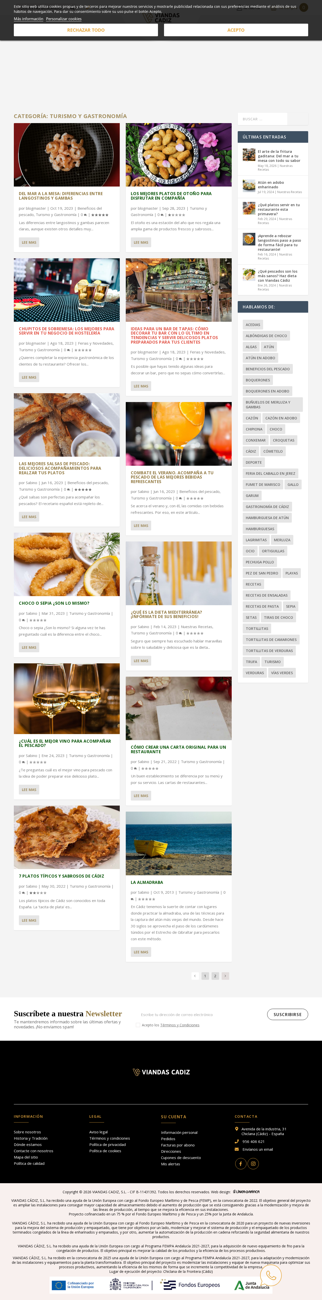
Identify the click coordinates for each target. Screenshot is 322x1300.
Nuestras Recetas (196, 626)
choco (276, 429)
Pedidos (168, 1138)
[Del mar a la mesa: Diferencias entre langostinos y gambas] (67, 155)
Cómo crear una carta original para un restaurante (178, 749)
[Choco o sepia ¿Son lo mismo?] (67, 564)
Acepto (236, 30)
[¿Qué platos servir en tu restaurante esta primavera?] (249, 208)
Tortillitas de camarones (271, 639)
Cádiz (251, 451)
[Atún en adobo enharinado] (249, 185)
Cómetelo (273, 451)
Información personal (179, 1132)
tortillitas (257, 628)
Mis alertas (170, 1163)
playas (292, 573)
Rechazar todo (86, 30)
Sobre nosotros (27, 1131)
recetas (253, 584)
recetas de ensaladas (267, 595)
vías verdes (282, 672)
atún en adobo (260, 357)
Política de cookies (105, 1150)
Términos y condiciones (109, 1138)
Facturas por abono (178, 1144)
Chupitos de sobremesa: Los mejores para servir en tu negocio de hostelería (66, 331)
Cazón (252, 418)
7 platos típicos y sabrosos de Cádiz (61, 876)
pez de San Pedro (262, 573)
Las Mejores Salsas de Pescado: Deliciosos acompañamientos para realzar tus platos (60, 468)
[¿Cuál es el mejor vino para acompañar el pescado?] (67, 698)
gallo (293, 484)
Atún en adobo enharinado (271, 184)
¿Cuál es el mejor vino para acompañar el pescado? (65, 743)
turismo (272, 661)
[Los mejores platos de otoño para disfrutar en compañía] (179, 155)
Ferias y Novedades (95, 343)
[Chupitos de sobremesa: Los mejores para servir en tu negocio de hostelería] (67, 290)
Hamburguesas (260, 528)
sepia (290, 606)
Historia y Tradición (31, 1138)
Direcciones (171, 1151)
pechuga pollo (260, 562)
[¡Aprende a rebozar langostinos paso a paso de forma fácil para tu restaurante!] (249, 239)
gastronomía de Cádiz (267, 506)
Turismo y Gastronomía (56, 214)
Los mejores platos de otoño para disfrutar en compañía (171, 196)
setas (251, 617)
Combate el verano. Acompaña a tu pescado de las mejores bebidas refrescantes (172, 477)
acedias (253, 324)
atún (269, 346)
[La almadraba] (179, 843)
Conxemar (256, 440)
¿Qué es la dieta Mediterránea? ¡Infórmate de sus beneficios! (166, 614)
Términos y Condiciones (179, 1025)
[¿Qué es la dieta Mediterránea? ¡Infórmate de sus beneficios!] (179, 573)
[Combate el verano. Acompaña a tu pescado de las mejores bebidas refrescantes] (179, 433)
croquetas (283, 440)
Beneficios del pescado (87, 482)
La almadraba (147, 882)
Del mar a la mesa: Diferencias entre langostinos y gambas (61, 196)
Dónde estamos (28, 1144)
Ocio (250, 551)
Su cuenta (173, 1117)
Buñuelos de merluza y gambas (268, 404)
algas (251, 346)
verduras (255, 672)
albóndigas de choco (266, 335)
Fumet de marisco (263, 484)
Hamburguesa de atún (267, 517)
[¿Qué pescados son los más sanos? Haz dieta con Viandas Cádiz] (249, 274)
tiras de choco (278, 617)
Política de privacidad (107, 1144)
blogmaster (36, 208)
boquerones (258, 380)
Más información (28, 18)
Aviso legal (98, 1131)
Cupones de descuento (181, 1157)
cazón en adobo (281, 418)
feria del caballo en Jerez (270, 473)
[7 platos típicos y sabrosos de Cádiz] (67, 837)
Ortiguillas (273, 551)
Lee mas (29, 242)
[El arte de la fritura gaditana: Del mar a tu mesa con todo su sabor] (249, 155)
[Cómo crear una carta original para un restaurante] (179, 708)
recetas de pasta (262, 606)
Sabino (31, 482)
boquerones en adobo (267, 391)
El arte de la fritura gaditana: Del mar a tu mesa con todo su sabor (279, 156)
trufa (251, 661)
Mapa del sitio (26, 1157)
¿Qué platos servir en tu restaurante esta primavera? (279, 209)
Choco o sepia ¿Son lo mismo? (54, 603)
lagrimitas (256, 539)
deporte (254, 462)
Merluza (282, 539)
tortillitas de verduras (269, 650)
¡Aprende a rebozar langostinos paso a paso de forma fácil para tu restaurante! (279, 242)
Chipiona (254, 429)
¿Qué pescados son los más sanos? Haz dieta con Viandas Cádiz (277, 276)
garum (252, 495)
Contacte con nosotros (33, 1150)
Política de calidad (29, 1163)
